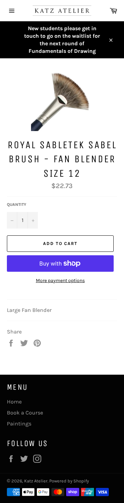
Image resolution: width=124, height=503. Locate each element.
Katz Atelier (36, 480)
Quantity (16, 204)
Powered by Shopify (69, 480)
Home (14, 401)
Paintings (19, 423)
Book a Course (25, 412)
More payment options (60, 280)
